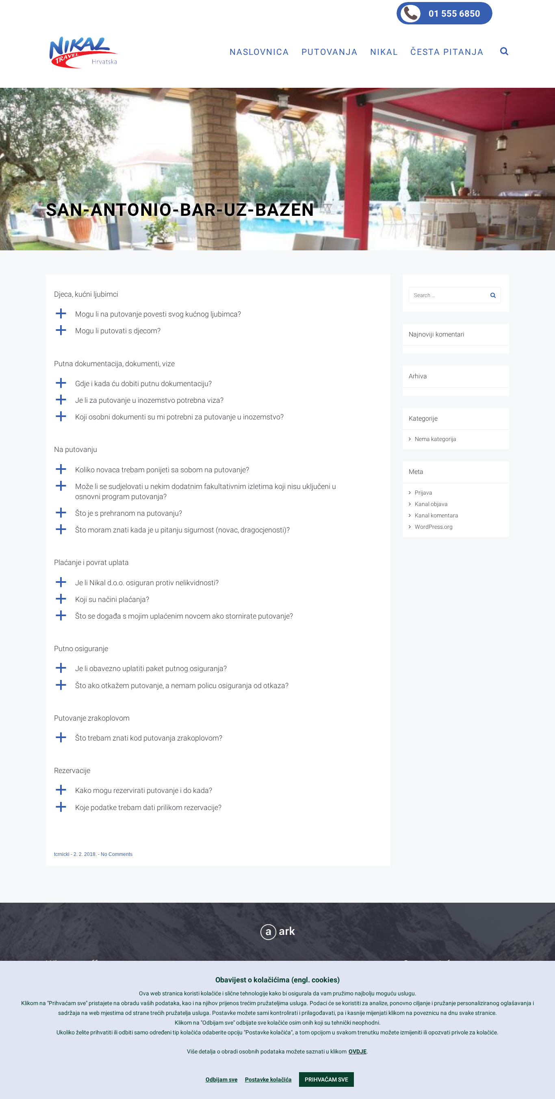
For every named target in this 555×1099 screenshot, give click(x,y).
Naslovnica (259, 52)
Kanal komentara (436, 515)
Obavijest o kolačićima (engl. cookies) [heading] (277, 979)
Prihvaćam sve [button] (326, 1079)
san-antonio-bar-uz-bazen (180, 210)
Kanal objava (431, 504)
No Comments (116, 854)
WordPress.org (434, 526)
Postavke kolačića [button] (268, 1079)
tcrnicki (62, 854)
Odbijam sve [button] (222, 1079)
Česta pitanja (447, 52)
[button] (218, 314)
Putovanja (329, 52)
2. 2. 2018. (86, 854)
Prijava (423, 492)
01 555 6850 (454, 14)
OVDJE (357, 1051)
